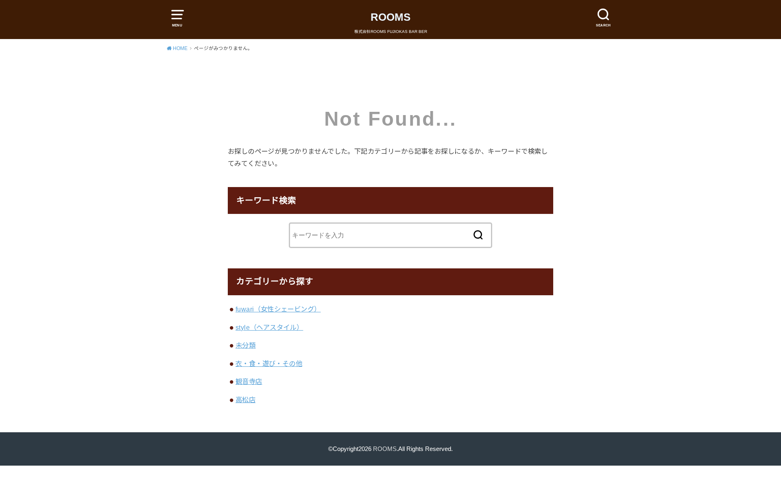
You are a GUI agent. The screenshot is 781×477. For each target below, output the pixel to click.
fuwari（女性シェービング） (278, 309)
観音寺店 (249, 381)
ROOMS (390, 17)
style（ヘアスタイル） (269, 327)
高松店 (245, 399)
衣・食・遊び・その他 (269, 363)
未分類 (245, 345)
